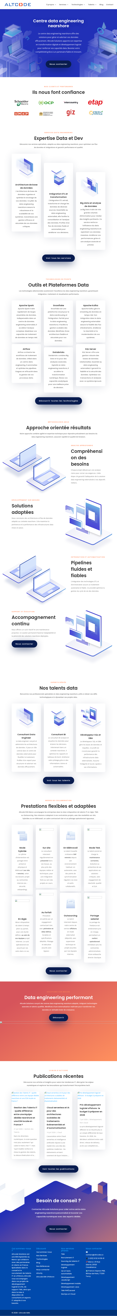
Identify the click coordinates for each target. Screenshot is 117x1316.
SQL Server (90, 349)
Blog (101, 5)
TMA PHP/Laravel (68, 1290)
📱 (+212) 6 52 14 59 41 (95, 1258)
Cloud (59, 1132)
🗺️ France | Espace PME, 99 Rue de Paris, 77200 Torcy (95, 1273)
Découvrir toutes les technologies (58, 401)
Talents (91, 5)
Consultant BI (58, 734)
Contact (109, 5)
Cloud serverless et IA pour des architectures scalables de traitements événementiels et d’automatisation (58, 1117)
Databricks (58, 352)
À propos (50, 5)
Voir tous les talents (58, 780)
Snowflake (58, 305)
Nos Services (41, 1255)
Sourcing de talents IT (70, 1261)
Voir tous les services (58, 258)
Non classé (84, 1123)
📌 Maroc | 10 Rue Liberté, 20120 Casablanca (93, 1265)
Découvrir (58, 1017)
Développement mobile (71, 1283)
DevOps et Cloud (68, 1294)
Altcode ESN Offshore (45, 1277)
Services (62, 5)
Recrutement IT (67, 1257)
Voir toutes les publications (58, 1169)
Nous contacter (58, 64)
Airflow (26, 349)
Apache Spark (26, 305)
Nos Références (42, 1266)
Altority (39, 1273)
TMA (63, 1254)
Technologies (77, 5)
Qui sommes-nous (44, 1252)
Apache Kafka (90, 305)
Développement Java (70, 1287)
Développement (95, 1119)
